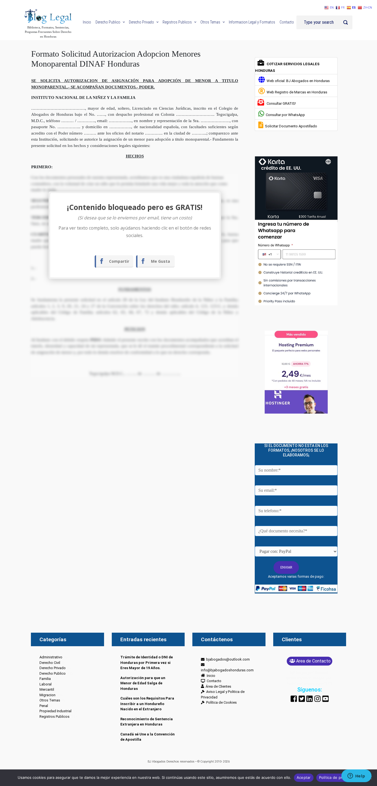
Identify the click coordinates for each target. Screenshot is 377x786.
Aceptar (304, 777)
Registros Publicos (54, 716)
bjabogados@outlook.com (227, 659)
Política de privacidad (338, 777)
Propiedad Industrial (55, 711)
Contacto (213, 681)
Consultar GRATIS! (280, 103)
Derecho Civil (49, 663)
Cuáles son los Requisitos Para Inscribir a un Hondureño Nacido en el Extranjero (147, 703)
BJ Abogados (157, 761)
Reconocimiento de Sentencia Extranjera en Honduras (146, 722)
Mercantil (46, 689)
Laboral (45, 684)
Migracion (47, 695)
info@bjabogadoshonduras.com (227, 667)
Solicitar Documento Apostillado (290, 126)
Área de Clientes (217, 686)
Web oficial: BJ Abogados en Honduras (297, 81)
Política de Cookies (221, 702)
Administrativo (50, 657)
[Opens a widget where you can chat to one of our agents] (356, 776)
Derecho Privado (52, 668)
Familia (45, 679)
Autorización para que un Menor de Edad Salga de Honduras (142, 683)
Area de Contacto (313, 661)
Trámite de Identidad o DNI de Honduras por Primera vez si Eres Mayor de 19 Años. (146, 662)
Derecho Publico (52, 673)
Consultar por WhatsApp (284, 115)
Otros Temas (49, 700)
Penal (43, 706)
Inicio (210, 676)
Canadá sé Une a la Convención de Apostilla (147, 737)
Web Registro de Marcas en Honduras (296, 92)
